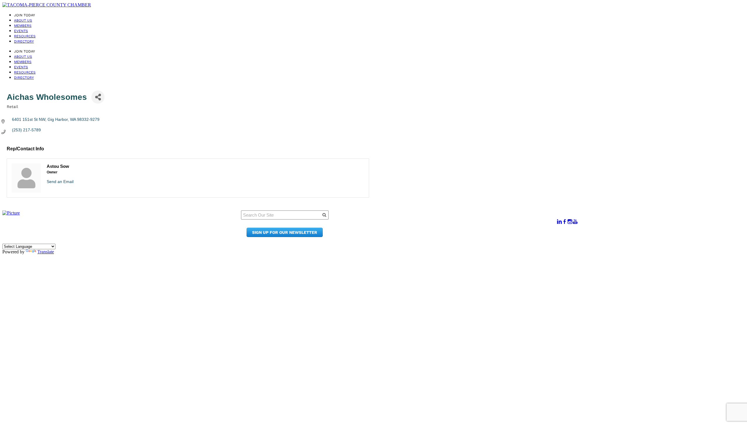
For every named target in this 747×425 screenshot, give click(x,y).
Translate (45, 251)
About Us (23, 20)
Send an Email (60, 181)
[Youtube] (575, 221)
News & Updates (455, 224)
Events (21, 31)
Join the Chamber (457, 235)
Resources (25, 36)
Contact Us (449, 230)
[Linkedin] (559, 221)
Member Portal (454, 219)
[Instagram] (570, 221)
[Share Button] (97, 97)
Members (23, 26)
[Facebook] (564, 221)
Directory (24, 41)
